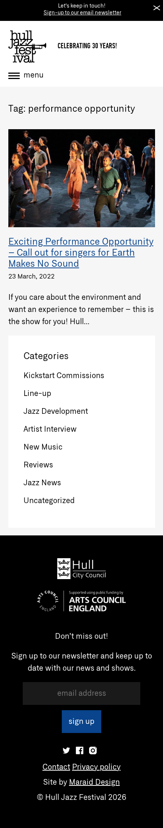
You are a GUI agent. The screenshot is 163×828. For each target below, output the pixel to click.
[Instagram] (93, 750)
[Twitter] (66, 750)
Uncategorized (49, 501)
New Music (43, 447)
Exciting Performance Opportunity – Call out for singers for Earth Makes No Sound (81, 253)
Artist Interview (50, 429)
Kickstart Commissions (64, 376)
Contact (56, 767)
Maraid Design (94, 782)
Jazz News (42, 483)
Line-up (37, 393)
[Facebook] (79, 750)
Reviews (38, 465)
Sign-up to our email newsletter (82, 13)
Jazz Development (56, 411)
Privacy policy (96, 767)
